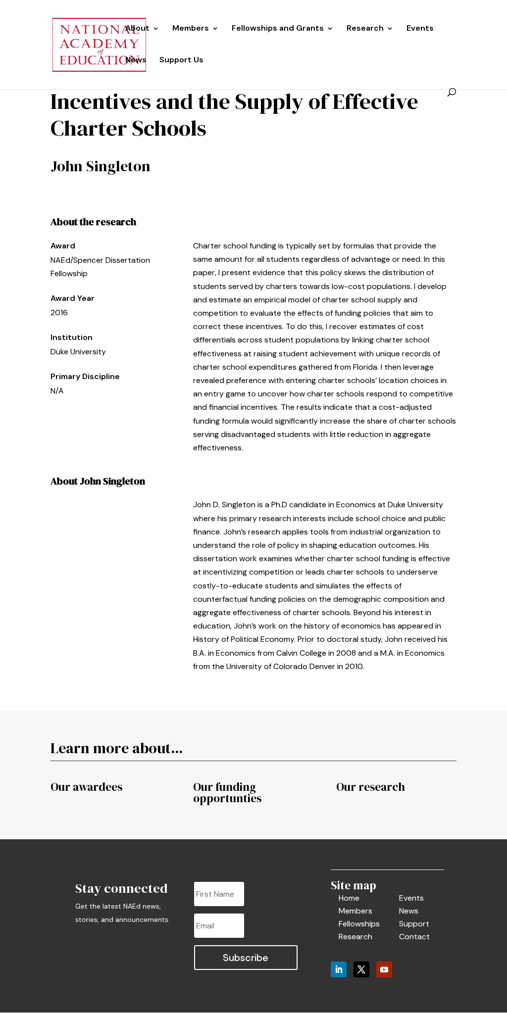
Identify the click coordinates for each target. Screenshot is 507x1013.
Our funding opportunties (227, 792)
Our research (370, 787)
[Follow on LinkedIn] (339, 969)
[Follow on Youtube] (384, 969)
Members (190, 29)
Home (349, 898)
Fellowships (359, 923)
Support (414, 923)
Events (420, 29)
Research (355, 936)
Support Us (181, 60)
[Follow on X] (361, 969)
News (136, 60)
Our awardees (86, 787)
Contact (414, 936)
